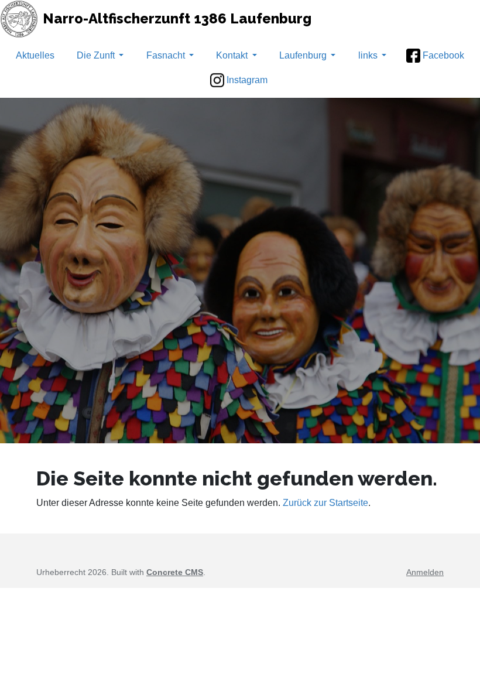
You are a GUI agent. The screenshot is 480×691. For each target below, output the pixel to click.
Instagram (247, 80)
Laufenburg (303, 55)
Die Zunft (96, 55)
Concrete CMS (174, 572)
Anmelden (425, 572)
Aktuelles (35, 55)
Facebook (443, 55)
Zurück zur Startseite (325, 503)
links (368, 55)
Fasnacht (165, 55)
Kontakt (232, 55)
